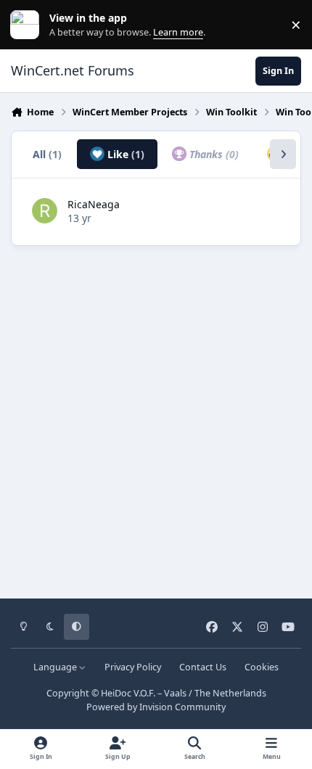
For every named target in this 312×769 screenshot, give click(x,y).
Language (56, 667)
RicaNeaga (93, 204)
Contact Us (202, 667)
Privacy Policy (132, 667)
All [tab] (47, 154)
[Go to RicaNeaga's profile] (44, 210)
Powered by (156, 707)
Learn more (28, 25)
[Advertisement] (156, 417)
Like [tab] (124, 154)
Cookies (262, 667)
